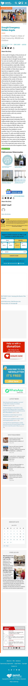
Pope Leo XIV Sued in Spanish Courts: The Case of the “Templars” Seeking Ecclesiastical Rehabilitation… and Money (17, 449)
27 (20, 539)
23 (7, 539)
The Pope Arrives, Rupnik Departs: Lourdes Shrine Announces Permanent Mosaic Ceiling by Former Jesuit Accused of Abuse (13, 424)
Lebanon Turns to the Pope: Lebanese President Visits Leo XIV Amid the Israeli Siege (8, 572)
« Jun (4, 545)
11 (14, 534)
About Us (9, 661)
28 (23, 539)
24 (10, 539)
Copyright (24, 663)
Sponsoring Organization (6, 663)
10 (10, 534)
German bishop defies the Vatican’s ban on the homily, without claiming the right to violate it (15, 476)
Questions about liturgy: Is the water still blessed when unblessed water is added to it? (16, 440)
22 (4, 539)
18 (14, 536)
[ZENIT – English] (8, 3)
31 (10, 542)
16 (7, 536)
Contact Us (14, 666)
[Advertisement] (14, 284)
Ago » (7, 545)
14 (23, 534)
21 (23, 536)
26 (17, 539)
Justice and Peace (6, 8)
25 (14, 539)
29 (4, 542)
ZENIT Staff (17, 44)
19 (17, 536)
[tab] (8, 628)
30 (7, 542)
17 (10, 536)
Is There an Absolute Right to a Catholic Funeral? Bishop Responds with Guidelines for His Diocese (16, 467)
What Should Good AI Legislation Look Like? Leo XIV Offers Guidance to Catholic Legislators (13, 404)
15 (4, 536)
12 (17, 534)
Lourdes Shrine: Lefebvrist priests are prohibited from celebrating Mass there (17, 458)
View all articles (6, 214)
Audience (18, 661)
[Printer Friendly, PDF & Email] (5, 149)
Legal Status (17, 663)
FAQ (14, 661)
